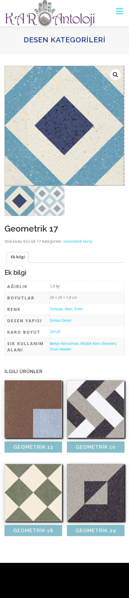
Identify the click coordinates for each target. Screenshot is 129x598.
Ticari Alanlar (60, 349)
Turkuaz (56, 308)
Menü (119, 11)
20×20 (55, 331)
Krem (78, 308)
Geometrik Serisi (77, 241)
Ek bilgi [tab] (18, 257)
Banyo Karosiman (64, 343)
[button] (115, 74)
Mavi (68, 308)
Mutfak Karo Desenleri (98, 343)
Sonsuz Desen (60, 320)
